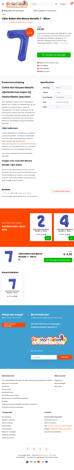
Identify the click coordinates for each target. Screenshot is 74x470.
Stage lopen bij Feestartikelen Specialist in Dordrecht (19, 404)
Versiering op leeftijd (9, 435)
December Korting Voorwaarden (13, 407)
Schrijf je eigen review (62, 191)
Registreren (58, 380)
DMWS (41, 455)
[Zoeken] (56, 4)
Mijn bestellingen (60, 383)
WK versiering (6, 417)
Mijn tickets (58, 386)
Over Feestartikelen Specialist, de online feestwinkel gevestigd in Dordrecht (27, 380)
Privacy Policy (6, 389)
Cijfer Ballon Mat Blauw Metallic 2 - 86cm (41, 230)
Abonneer (64, 357)
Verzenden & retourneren (10, 395)
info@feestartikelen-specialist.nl (44, 327)
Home (4, 14)
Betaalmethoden (7, 392)
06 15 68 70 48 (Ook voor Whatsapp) (45, 324)
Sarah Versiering (7, 423)
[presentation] (67, 245)
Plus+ (46, 455)
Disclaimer (5, 386)
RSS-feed (53, 455)
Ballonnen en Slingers (9, 432)
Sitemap (5, 401)
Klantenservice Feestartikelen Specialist (15, 398)
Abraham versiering (8, 420)
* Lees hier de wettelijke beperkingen (41, 361)
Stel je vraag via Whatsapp (9, 325)
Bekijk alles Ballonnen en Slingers (21, 22)
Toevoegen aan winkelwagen (55, 55)
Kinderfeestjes (6, 426)
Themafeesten (7, 429)
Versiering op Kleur (8, 438)
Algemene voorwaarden (10, 383)
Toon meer (64, 43)
